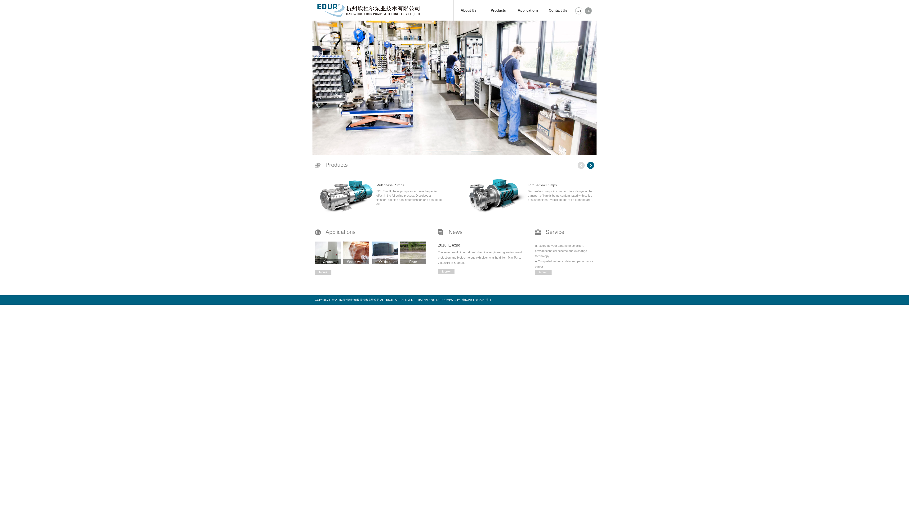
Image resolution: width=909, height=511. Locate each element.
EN (588, 11)
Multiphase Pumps (390, 185)
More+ (323, 272)
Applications (528, 10)
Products (498, 10)
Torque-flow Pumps (542, 185)
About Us (468, 10)
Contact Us (558, 10)
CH (579, 11)
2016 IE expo (449, 245)
